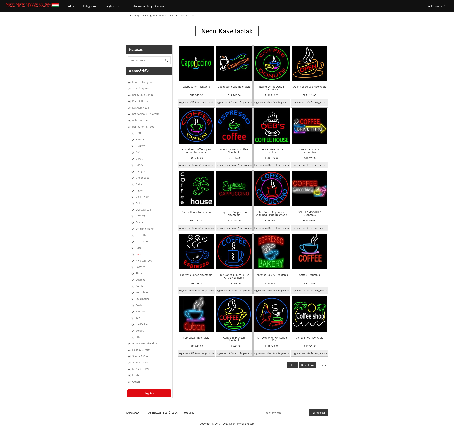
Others (136, 381)
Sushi (139, 305)
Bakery (140, 139)
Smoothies (142, 292)
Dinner (140, 222)
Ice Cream (142, 241)
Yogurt (140, 330)
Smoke (140, 286)
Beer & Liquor (140, 101)
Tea (138, 318)
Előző (293, 365)
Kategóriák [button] (90, 6)
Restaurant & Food (173, 15)
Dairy (139, 203)
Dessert (140, 216)
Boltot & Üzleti (140, 120)
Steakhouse (143, 298)
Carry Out (141, 171)
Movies (136, 375)
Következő (307, 365)
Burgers (140, 145)
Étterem (140, 337)
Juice (139, 247)
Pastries (140, 267)
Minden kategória (142, 82)
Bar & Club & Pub (142, 94)
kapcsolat (133, 412)
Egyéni (149, 393)
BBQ (138, 133)
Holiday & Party (141, 349)
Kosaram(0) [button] (437, 6)
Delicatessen (143, 209)
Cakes (139, 158)
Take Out (141, 311)
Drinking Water (145, 228)
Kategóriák (151, 15)
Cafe (138, 152)
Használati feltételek (161, 412)
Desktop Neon (140, 107)
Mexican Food (144, 260)
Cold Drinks (143, 196)
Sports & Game (141, 356)
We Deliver (142, 324)
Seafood (140, 279)
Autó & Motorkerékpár (145, 343)
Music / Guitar (140, 369)
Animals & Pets (141, 362)
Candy (139, 165)
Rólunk (188, 412)
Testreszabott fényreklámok (147, 6)
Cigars (139, 190)
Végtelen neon (114, 6)
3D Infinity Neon (141, 88)
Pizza (139, 273)
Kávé (139, 254)
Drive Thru (142, 235)
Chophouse (142, 177)
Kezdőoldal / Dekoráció (145, 114)
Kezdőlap (72, 6)
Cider (139, 184)
